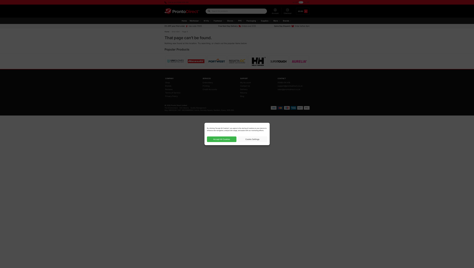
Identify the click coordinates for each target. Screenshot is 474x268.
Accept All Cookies (221, 139)
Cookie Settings (252, 139)
